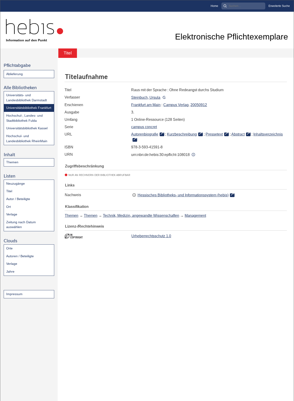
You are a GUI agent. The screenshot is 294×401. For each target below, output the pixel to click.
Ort (8, 207)
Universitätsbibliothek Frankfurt (28, 108)
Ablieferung (14, 74)
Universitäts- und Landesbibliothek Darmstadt (26, 97)
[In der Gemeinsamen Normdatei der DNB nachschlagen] (163, 97)
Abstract (238, 134)
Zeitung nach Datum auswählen (21, 224)
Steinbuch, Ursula (145, 97)
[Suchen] (225, 6)
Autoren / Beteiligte (20, 256)
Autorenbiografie (144, 134)
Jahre (10, 271)
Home (214, 6)
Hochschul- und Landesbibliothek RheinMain (26, 138)
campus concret (144, 127)
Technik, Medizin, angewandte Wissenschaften (141, 215)
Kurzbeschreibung (182, 134)
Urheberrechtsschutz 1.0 (151, 236)
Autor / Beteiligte (18, 199)
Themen (12, 162)
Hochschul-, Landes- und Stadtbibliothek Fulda (24, 118)
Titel (9, 191)
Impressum (14, 294)
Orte (9, 248)
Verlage (11, 214)
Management (195, 215)
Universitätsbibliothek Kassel (27, 128)
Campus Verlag (176, 105)
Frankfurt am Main (146, 105)
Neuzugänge (15, 183)
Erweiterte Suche (279, 6)
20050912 (198, 105)
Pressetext (214, 134)
